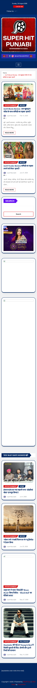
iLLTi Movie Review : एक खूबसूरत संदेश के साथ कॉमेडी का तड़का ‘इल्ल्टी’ (17, 110)
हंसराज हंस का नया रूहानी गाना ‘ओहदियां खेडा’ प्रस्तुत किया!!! (18, 491)
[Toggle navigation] (18, 65)
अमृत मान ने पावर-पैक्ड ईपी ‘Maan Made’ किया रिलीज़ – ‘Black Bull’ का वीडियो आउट (18, 593)
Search (9, 200)
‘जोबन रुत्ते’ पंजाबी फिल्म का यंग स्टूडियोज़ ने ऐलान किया (18, 541)
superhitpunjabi (11, 116)
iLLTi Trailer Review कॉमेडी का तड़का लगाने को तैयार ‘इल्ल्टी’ (18, 167)
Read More (9, 133)
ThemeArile (22, 684)
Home (5, 73)
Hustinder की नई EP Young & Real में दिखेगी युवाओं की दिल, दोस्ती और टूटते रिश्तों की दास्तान (18, 648)
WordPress (26, 682)
